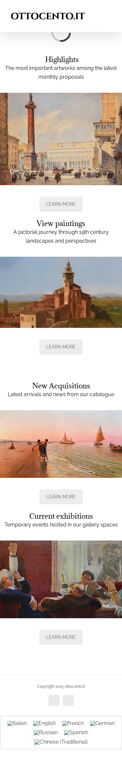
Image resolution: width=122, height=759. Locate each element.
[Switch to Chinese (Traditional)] (61, 742)
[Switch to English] (44, 723)
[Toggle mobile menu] (109, 10)
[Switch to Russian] (46, 732)
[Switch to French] (73, 723)
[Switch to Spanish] (76, 732)
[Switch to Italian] (17, 723)
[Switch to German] (102, 723)
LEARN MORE (61, 204)
